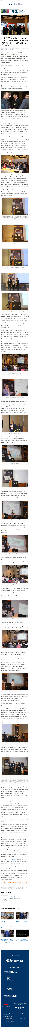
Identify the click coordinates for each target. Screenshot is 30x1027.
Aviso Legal (22, 1018)
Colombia (11, 888)
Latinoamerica (10, 49)
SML (14, 1016)
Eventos (3, 49)
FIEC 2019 (14, 859)
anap (27, 887)
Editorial (25, 48)
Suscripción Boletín (10, 1024)
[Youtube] (23, 1007)
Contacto (22, 1021)
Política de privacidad (9, 1021)
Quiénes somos (9, 1018)
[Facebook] (16, 1007)
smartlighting (5, 48)
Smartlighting (21, 888)
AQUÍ (25, 884)
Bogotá (7, 888)
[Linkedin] (18, 1007)
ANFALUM (3, 888)
